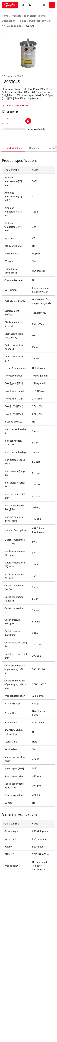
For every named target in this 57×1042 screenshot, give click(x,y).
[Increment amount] (17, 121)
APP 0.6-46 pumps (11, 25)
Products (16, 15)
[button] (37, 5)
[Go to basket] (30, 5)
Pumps (22, 20)
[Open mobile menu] (52, 5)
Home (5, 15)
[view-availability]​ (36, 129)
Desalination (8, 20)
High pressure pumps (35, 15)
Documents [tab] (35, 147)
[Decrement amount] (5, 121)
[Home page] (10, 5)
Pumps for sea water (40, 20)
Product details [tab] (14, 147)
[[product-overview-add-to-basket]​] (28, 121)
